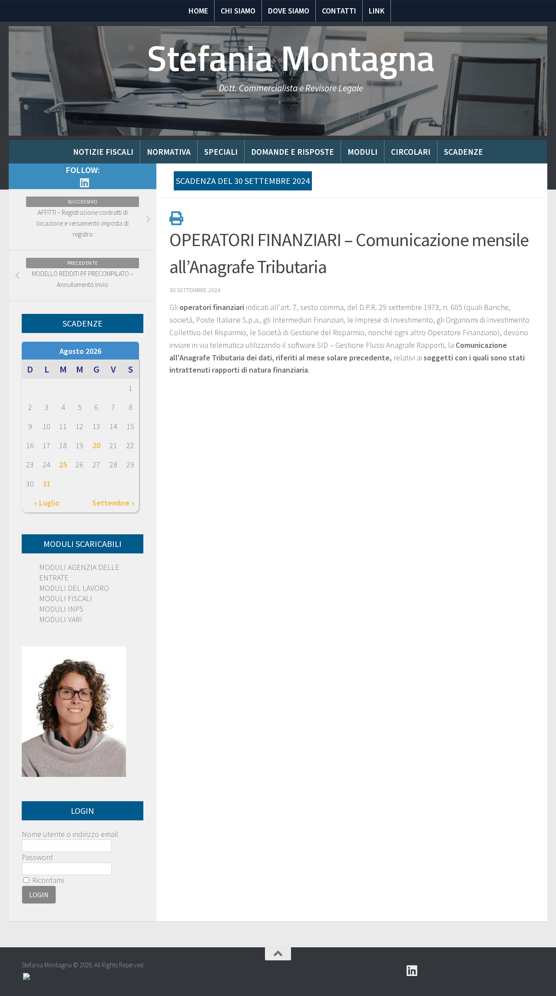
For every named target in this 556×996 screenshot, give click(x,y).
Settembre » (113, 503)
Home (198, 11)
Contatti (339, 11)
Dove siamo (288, 11)
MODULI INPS (61, 609)
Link (376, 11)
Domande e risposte (292, 152)
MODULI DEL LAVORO (74, 588)
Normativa (169, 152)
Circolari (410, 152)
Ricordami (47, 880)
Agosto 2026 (80, 351)
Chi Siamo (238, 11)
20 (96, 445)
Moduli (362, 152)
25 (63, 465)
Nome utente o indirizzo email (70, 834)
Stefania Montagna (291, 58)
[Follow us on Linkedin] (84, 182)
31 (46, 484)
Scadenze (463, 152)
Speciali (221, 152)
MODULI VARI (60, 619)
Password (37, 857)
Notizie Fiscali (103, 152)
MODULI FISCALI (65, 598)
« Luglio (47, 503)
